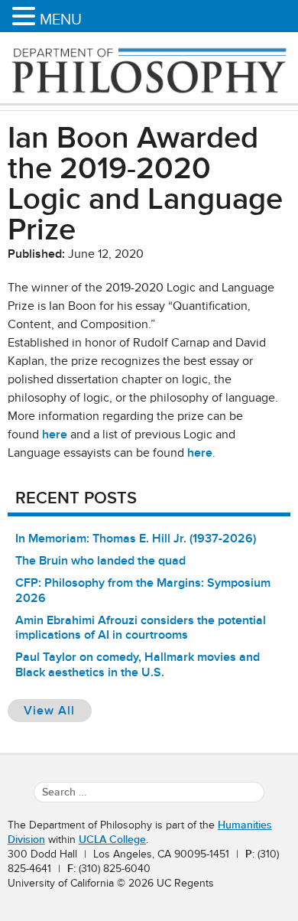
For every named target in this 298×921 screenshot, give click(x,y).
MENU (61, 19)
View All (58, 710)
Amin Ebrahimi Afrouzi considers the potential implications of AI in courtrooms (140, 627)
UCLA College (112, 839)
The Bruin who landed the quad (100, 561)
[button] (26, 17)
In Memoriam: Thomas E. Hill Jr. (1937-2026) (135, 538)
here (54, 434)
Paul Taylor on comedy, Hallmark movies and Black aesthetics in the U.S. (137, 664)
